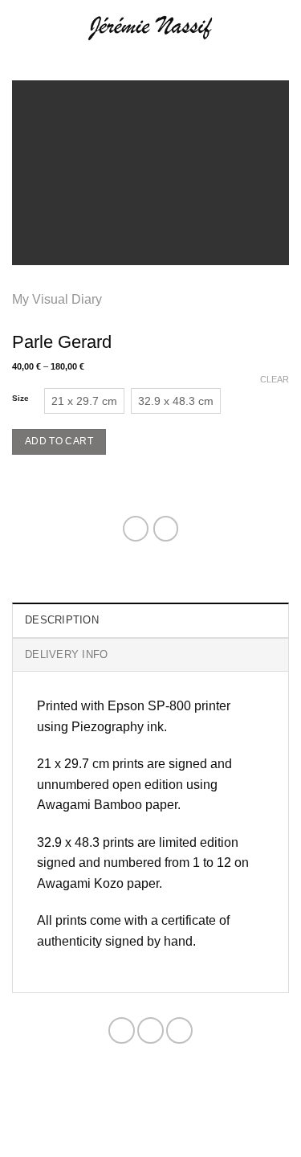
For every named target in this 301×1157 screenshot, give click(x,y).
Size (20, 399)
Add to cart (59, 441)
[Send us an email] (179, 1030)
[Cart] (281, 28)
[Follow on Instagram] (121, 1030)
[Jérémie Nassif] (150, 28)
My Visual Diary (57, 299)
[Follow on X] (150, 1030)
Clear (274, 379)
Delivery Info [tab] (66, 654)
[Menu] (21, 27)
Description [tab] (62, 620)
